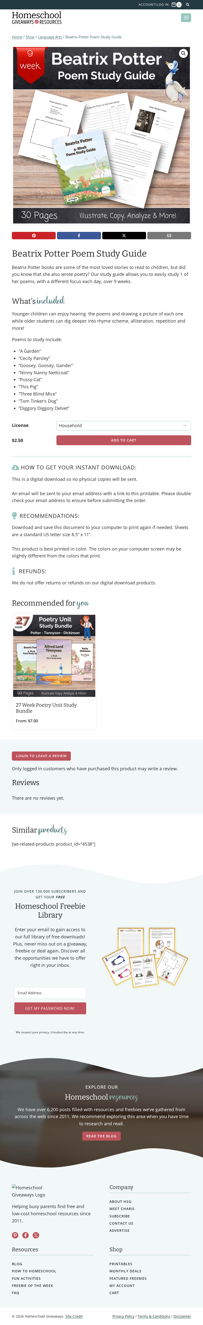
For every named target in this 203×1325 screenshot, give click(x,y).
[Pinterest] (34, 235)
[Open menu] (186, 17)
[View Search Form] (187, 4)
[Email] (169, 235)
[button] (183, 53)
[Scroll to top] (186, 1310)
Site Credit (74, 1316)
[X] (124, 235)
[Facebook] (79, 235)
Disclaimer (182, 1316)
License (20, 425)
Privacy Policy (123, 1316)
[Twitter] (36, 1235)
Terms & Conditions (154, 1316)
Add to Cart (123, 440)
